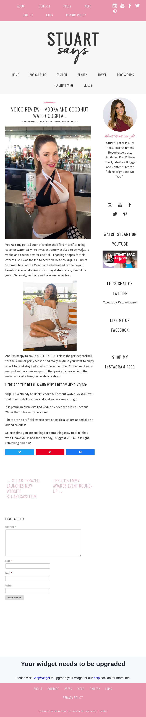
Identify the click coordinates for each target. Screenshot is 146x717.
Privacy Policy (76, 15)
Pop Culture (38, 74)
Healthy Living (63, 85)
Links (49, 15)
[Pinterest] (125, 214)
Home (15, 74)
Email (8, 573)
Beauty (82, 74)
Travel (102, 74)
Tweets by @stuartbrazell (120, 302)
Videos (88, 85)
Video (87, 6)
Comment (10, 526)
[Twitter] (115, 214)
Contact (44, 6)
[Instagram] (110, 204)
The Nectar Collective (94, 711)
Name (8, 560)
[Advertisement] (120, 437)
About (21, 6)
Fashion (62, 74)
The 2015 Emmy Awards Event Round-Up (72, 485)
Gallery (28, 15)
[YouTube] (120, 204)
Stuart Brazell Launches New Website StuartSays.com (23, 488)
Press (67, 6)
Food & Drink (125, 74)
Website (8, 585)
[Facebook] (130, 204)
